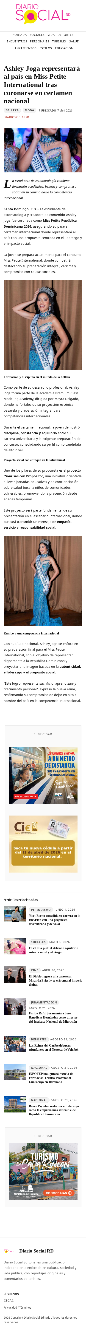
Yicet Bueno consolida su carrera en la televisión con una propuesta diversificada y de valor (54, 920)
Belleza (12, 110)
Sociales (38, 942)
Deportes (39, 1039)
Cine (35, 970)
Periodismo (41, 910)
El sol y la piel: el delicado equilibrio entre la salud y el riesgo (53, 950)
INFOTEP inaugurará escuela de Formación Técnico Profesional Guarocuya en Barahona (51, 1078)
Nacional (39, 1068)
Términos (25, 1308)
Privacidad (10, 1308)
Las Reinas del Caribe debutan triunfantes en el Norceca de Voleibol (54, 1047)
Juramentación (44, 1002)
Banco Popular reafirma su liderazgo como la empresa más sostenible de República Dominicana (54, 1110)
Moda (29, 110)
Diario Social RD (36, 1250)
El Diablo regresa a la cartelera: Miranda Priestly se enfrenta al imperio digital (55, 980)
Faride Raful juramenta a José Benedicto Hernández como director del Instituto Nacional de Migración (53, 1017)
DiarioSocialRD (16, 117)
